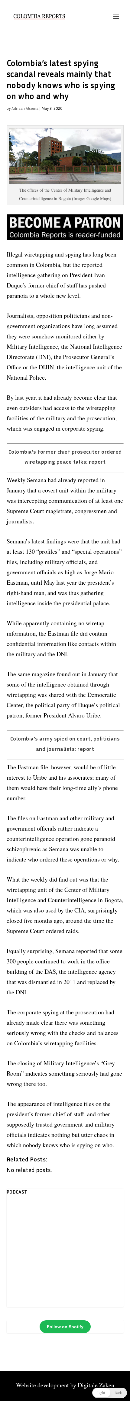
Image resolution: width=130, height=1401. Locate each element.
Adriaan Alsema (24, 108)
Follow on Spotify (65, 1326)
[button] (109, 1393)
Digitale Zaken (96, 1385)
